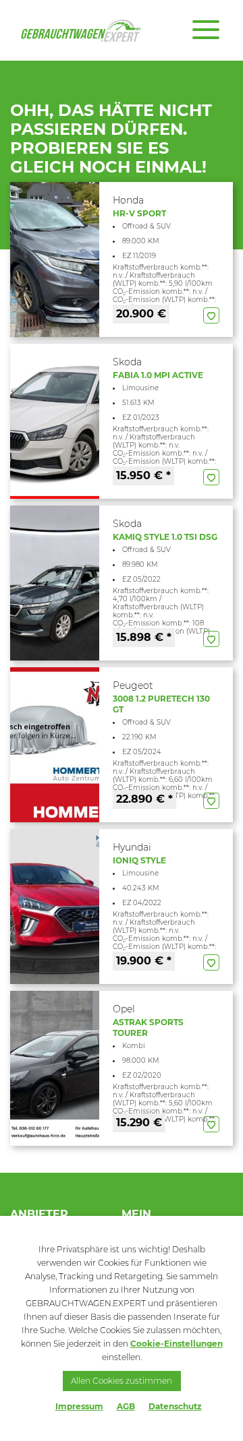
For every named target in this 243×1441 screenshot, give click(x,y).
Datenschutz (175, 1406)
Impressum (79, 1406)
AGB (126, 1406)
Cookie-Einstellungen (176, 1344)
